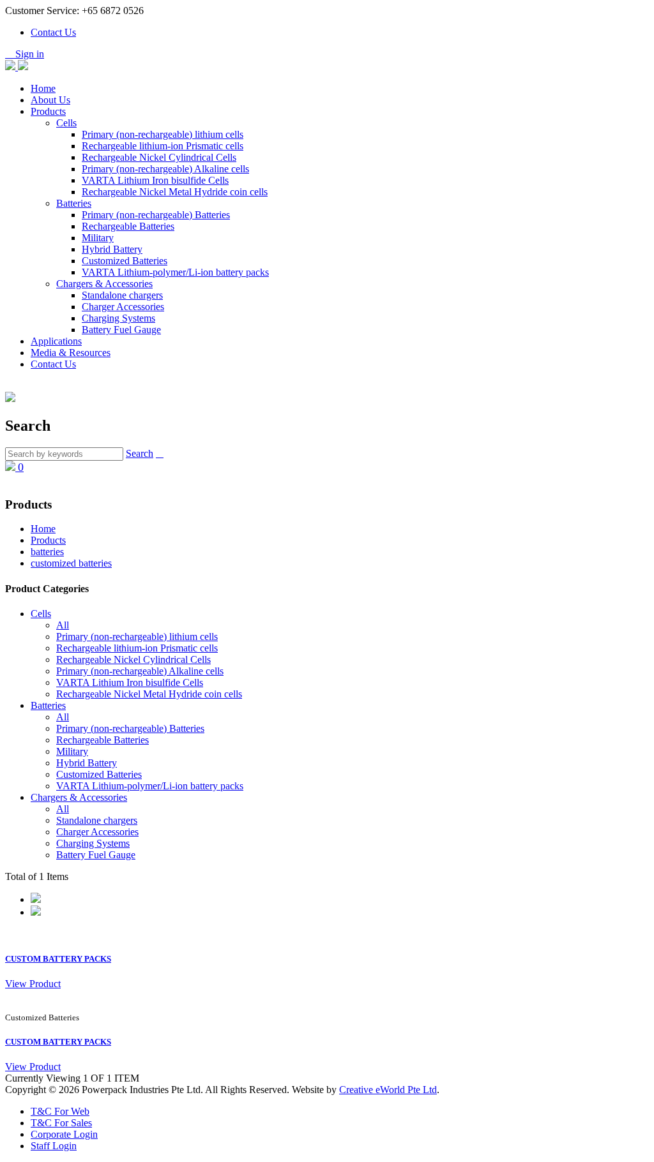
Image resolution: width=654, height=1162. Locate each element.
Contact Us (53, 32)
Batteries (73, 203)
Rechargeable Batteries (128, 226)
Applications (56, 341)
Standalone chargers (122, 295)
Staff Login (54, 1145)
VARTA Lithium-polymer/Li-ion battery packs (175, 272)
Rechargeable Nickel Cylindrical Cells (159, 157)
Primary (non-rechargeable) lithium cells (162, 134)
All (62, 625)
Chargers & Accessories (104, 283)
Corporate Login (64, 1134)
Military (98, 237)
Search (139, 453)
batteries (47, 551)
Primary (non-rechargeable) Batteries (156, 214)
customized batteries (71, 563)
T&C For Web (60, 1111)
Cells (66, 122)
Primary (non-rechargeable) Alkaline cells (165, 168)
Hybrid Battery (112, 249)
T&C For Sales (61, 1122)
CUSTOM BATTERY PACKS (58, 959)
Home (43, 88)
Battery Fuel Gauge (121, 329)
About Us (50, 99)
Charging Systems (118, 318)
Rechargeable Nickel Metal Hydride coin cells (175, 191)
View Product (33, 983)
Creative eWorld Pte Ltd (388, 1089)
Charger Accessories (123, 306)
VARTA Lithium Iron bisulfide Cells (155, 180)
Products (48, 111)
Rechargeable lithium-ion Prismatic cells (162, 145)
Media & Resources (70, 352)
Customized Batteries (124, 260)
